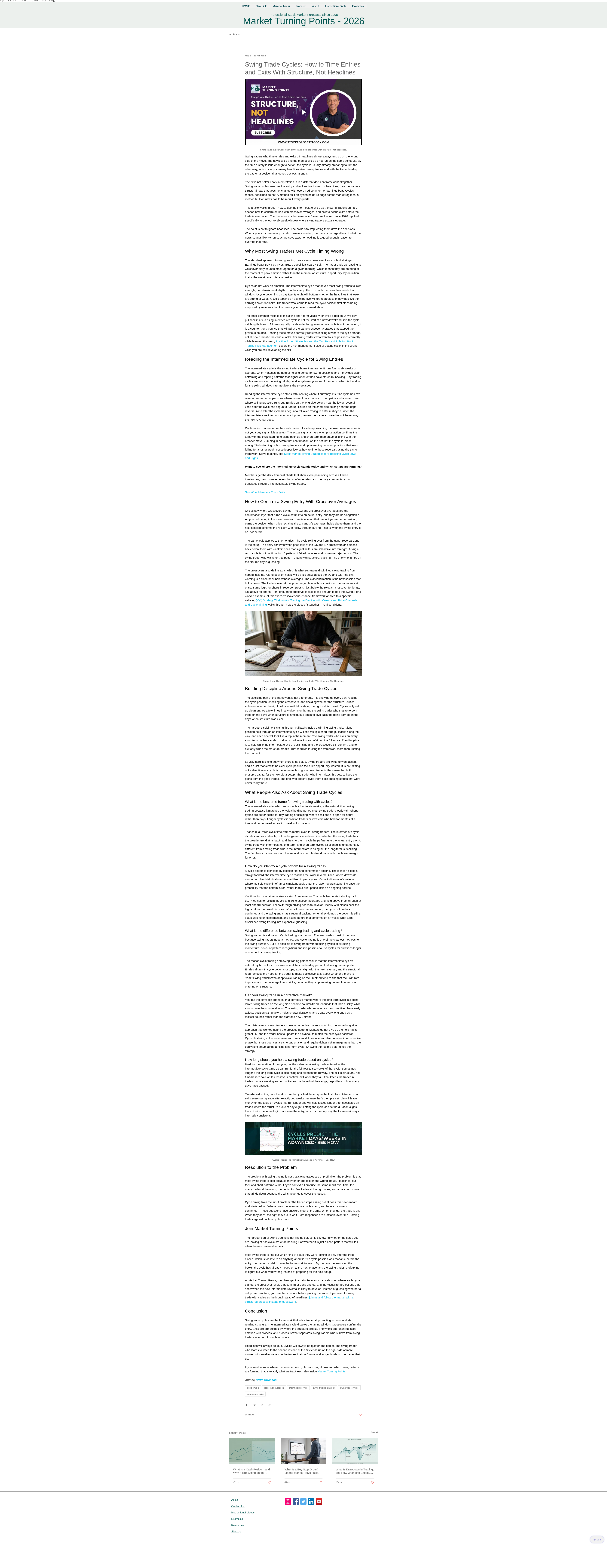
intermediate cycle (298, 1387)
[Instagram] (288, 1501)
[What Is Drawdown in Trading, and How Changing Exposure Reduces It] (355, 1451)
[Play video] (303, 112)
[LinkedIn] (311, 1501)
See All (374, 1432)
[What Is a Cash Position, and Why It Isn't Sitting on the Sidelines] (252, 1451)
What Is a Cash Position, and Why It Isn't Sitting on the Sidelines (251, 1471)
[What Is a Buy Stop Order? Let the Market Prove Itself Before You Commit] (303, 1451)
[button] (281, 6)
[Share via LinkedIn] (262, 1404)
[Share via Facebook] (246, 1404)
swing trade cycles (349, 1387)
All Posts (234, 34)
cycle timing (253, 1387)
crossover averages (274, 1387)
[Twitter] (303, 1501)
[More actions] (360, 56)
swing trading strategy (324, 1387)
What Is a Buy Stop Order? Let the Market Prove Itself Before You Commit (302, 1471)
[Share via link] (269, 1404)
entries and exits (255, 1394)
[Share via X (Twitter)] (254, 1404)
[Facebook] (296, 1501)
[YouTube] (319, 1501)
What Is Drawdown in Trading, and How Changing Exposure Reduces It (355, 1471)
